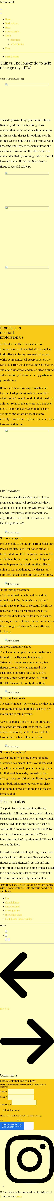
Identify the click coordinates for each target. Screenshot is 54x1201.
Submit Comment (11, 1110)
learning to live (12, 910)
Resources (15, 39)
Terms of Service (10, 1120)
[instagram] (29, 1186)
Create (19, 1196)
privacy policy (17, 44)
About (8, 35)
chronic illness (12, 902)
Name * (3, 1091)
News (7, 27)
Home (8, 19)
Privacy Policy (48, 1116)
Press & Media (12, 31)
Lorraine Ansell (12, 906)
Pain (7, 898)
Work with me (11, 23)
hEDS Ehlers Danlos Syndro (18, 918)
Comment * (5, 1104)
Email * (3, 1096)
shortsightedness (13, 914)
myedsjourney (12, 56)
